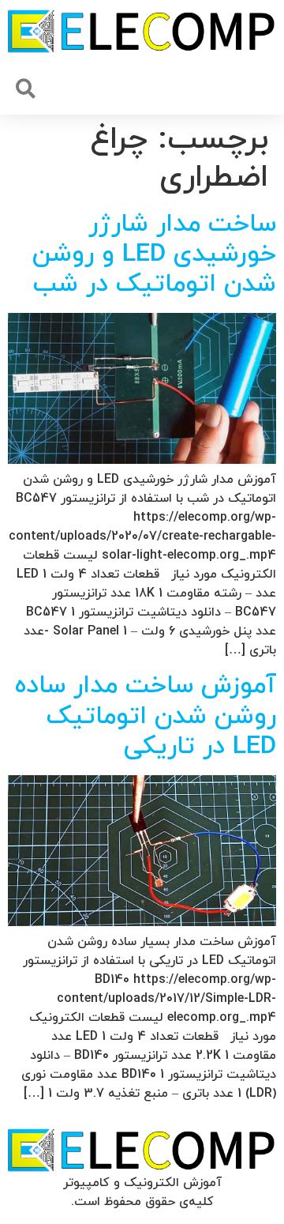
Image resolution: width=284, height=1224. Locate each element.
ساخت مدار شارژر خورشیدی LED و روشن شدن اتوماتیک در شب (154, 254)
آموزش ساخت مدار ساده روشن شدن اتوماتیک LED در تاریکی (145, 716)
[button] (25, 89)
